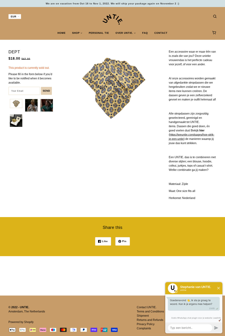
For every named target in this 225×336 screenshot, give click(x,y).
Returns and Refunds (150, 319)
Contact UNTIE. (146, 307)
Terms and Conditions (150, 311)
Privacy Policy (146, 324)
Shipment (143, 315)
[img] (215, 16)
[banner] (113, 19)
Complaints (144, 328)
